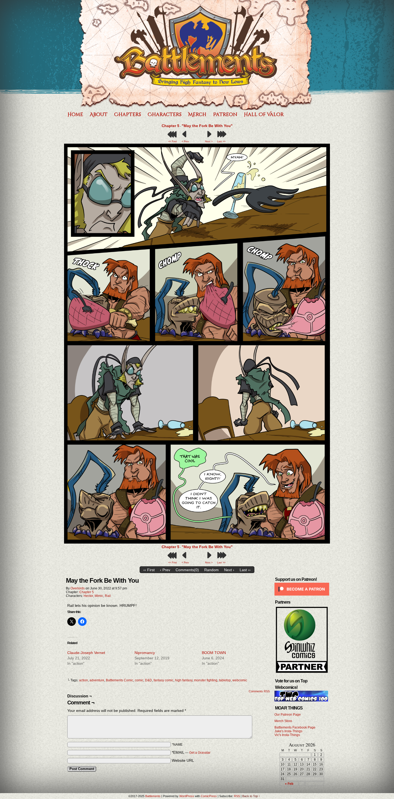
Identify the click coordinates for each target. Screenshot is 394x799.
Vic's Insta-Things (287, 735)
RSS (237, 796)
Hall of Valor (264, 114)
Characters (164, 114)
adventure (97, 680)
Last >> (221, 141)
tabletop (225, 680)
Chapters (127, 114)
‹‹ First (149, 570)
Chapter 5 (170, 126)
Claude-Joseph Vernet (86, 653)
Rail (108, 596)
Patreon (225, 114)
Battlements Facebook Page (294, 727)
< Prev (185, 141)
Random (211, 570)
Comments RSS (259, 691)
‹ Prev (165, 570)
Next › (229, 570)
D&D (148, 680)
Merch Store (283, 721)
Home (75, 114)
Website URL (183, 760)
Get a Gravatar (199, 753)
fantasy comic (163, 680)
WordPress (186, 796)
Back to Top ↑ (251, 796)
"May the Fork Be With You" (207, 126)
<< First (172, 141)
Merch (197, 114)
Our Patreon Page (287, 714)
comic (139, 680)
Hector (88, 596)
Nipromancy (145, 653)
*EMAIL (191, 752)
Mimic (99, 596)
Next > (209, 141)
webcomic (239, 680)
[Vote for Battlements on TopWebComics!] (301, 700)
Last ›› (245, 570)
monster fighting (205, 680)
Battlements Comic (119, 680)
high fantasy (183, 680)
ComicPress (209, 796)
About (98, 114)
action (83, 680)
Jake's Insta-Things (288, 731)
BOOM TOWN (214, 653)
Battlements (195, 55)
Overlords (77, 588)
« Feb (289, 784)
